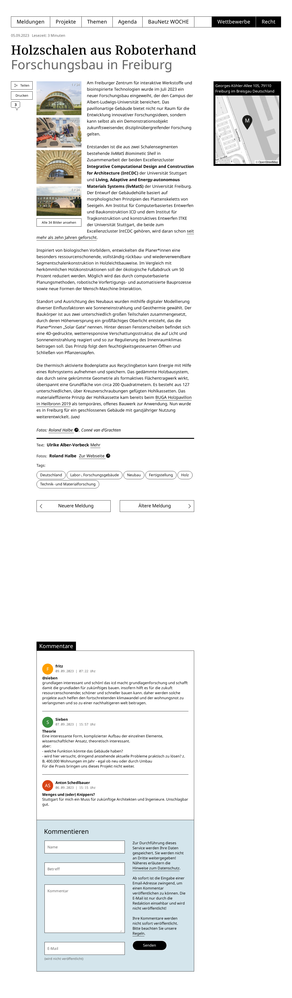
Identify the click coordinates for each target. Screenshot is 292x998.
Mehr (95, 444)
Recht (268, 22)
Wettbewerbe (233, 22)
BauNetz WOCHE (168, 22)
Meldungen (30, 22)
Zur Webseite (91, 455)
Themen (97, 22)
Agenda (127, 22)
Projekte (66, 22)
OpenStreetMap (268, 162)
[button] (247, 122)
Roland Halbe (61, 430)
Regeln (138, 933)
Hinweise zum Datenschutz (156, 868)
